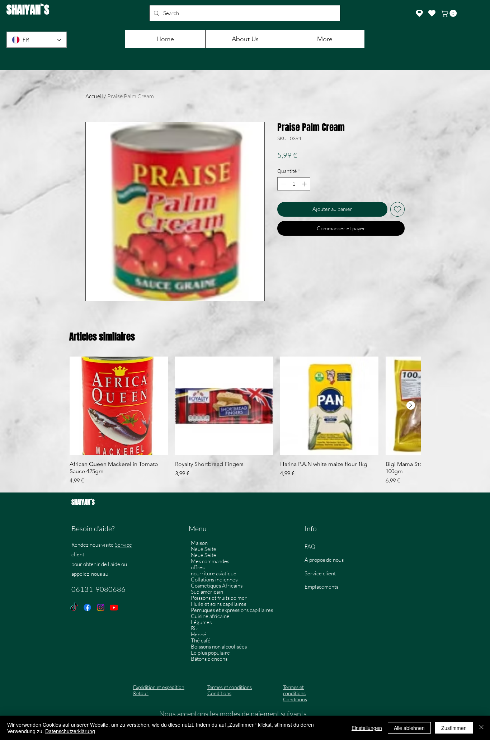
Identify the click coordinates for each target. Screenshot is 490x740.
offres (197, 567)
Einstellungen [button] (367, 727)
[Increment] (304, 184)
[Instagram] (100, 607)
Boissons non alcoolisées (219, 647)
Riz (194, 628)
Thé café (201, 640)
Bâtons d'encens (209, 659)
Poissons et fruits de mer (219, 598)
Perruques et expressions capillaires (231, 610)
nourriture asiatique (213, 573)
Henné (198, 634)
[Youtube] (114, 607)
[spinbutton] (293, 184)
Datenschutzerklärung (70, 731)
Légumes (201, 622)
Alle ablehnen (409, 727)
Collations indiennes (214, 579)
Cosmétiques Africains (216, 586)
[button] (449, 13)
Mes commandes (210, 561)
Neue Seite (203, 549)
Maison (199, 543)
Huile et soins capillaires (218, 604)
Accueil (94, 96)
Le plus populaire (210, 653)
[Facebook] (87, 607)
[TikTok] (74, 607)
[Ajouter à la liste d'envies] (397, 209)
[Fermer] (481, 727)
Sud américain (207, 592)
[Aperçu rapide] (119, 406)
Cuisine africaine (210, 616)
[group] (245, 420)
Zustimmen (454, 727)
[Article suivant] (410, 405)
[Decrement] (282, 184)
